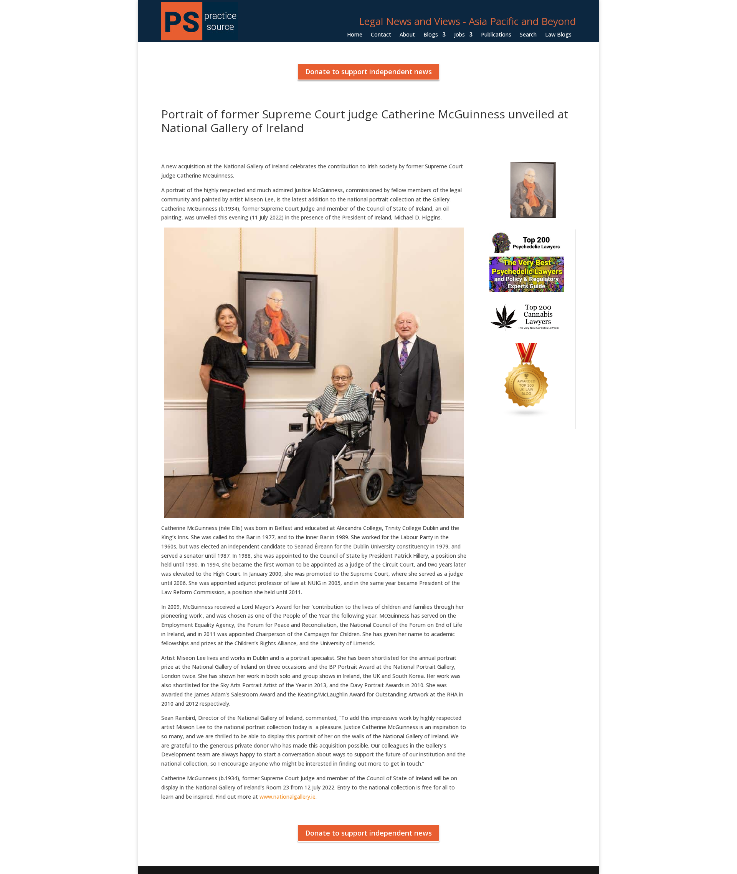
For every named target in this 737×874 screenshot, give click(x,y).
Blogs (430, 35)
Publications (496, 35)
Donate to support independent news (368, 71)
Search (528, 35)
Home (354, 35)
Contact (381, 35)
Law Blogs (558, 35)
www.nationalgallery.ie (287, 796)
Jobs (459, 35)
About (407, 35)
